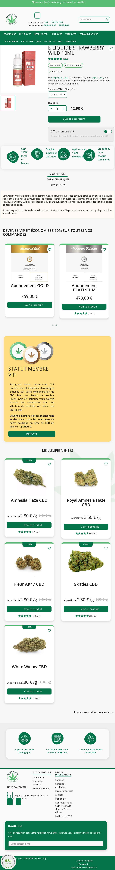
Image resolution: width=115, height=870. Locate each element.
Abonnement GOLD (84, 285)
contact (59, 794)
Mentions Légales (84, 860)
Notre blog (55, 23)
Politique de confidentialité (84, 867)
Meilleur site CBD (63, 816)
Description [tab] (57, 173)
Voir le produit (34, 306)
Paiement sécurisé (64, 790)
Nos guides (47, 23)
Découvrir (31, 433)
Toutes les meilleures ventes (94, 712)
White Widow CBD (29, 666)
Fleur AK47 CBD (29, 584)
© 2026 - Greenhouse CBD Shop (30, 858)
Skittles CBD (86, 584)
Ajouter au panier (74, 119)
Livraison (59, 779)
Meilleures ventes (41, 788)
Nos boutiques (64, 23)
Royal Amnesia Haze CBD (86, 502)
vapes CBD (97, 77)
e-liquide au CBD (59, 77)
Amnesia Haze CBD (29, 500)
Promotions (38, 777)
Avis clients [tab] (57, 185)
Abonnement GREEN (29, 288)
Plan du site (60, 798)
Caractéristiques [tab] (58, 179)
